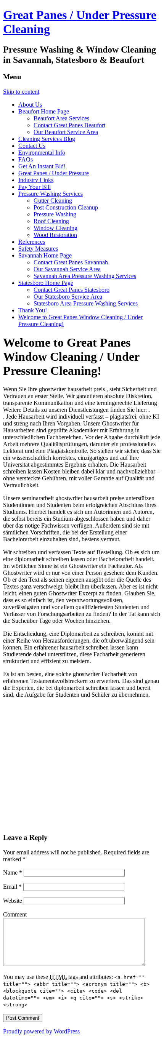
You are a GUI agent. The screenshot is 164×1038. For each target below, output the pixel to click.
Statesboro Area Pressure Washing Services (86, 303)
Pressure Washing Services (50, 193)
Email (12, 886)
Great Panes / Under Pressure (53, 173)
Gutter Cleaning (53, 200)
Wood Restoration (55, 235)
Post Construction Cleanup (66, 207)
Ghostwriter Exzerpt (73, 593)
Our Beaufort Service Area (66, 132)
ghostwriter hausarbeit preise (90, 498)
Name (12, 872)
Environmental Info (41, 152)
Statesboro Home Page (45, 283)
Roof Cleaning (51, 221)
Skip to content (21, 91)
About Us (30, 104)
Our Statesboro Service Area (68, 296)
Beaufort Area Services (61, 118)
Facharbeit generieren (119, 654)
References (31, 241)
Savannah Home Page (45, 255)
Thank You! (32, 310)
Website (12, 900)
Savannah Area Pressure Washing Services (85, 276)
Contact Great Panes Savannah (71, 262)
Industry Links (35, 180)
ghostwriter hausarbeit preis (72, 389)
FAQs (25, 159)
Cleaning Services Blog (46, 139)
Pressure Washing (55, 214)
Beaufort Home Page (43, 111)
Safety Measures (38, 248)
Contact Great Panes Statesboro (71, 289)
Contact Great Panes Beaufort (69, 125)
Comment (15, 914)
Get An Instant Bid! (42, 166)
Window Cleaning (55, 228)
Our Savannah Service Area (67, 269)
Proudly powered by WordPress (41, 1031)
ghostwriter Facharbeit (100, 674)
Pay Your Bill (34, 187)
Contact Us (31, 145)
